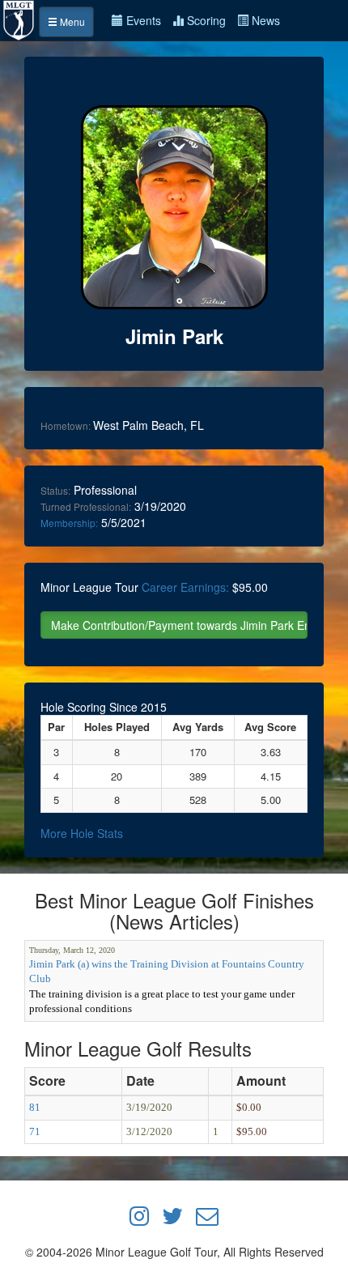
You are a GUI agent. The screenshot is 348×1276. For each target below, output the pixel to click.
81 (34, 1107)
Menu (71, 21)
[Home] (19, 19)
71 (34, 1131)
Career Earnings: (185, 587)
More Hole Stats (81, 833)
